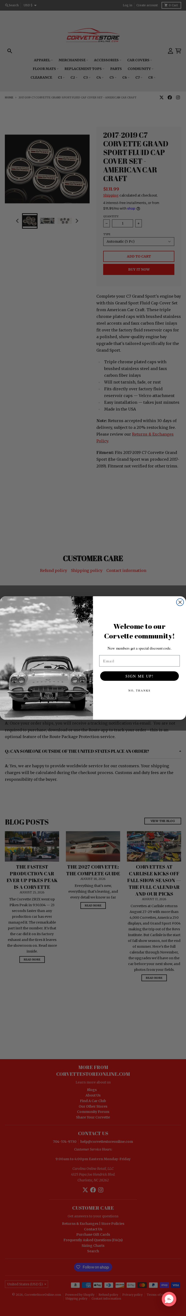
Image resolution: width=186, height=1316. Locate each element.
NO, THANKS (139, 690)
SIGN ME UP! (139, 676)
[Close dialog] (180, 602)
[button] (169, 1299)
